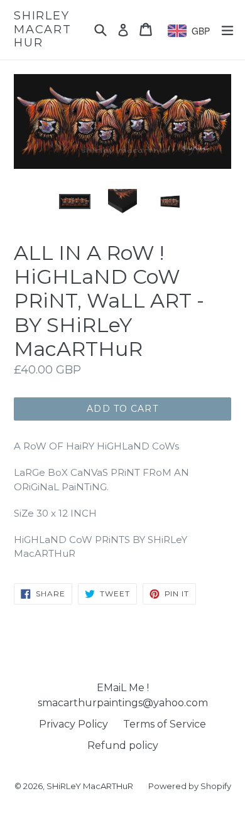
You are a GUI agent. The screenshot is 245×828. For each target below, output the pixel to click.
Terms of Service (164, 724)
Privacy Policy (73, 724)
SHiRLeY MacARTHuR (43, 29)
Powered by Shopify (189, 786)
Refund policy (122, 745)
